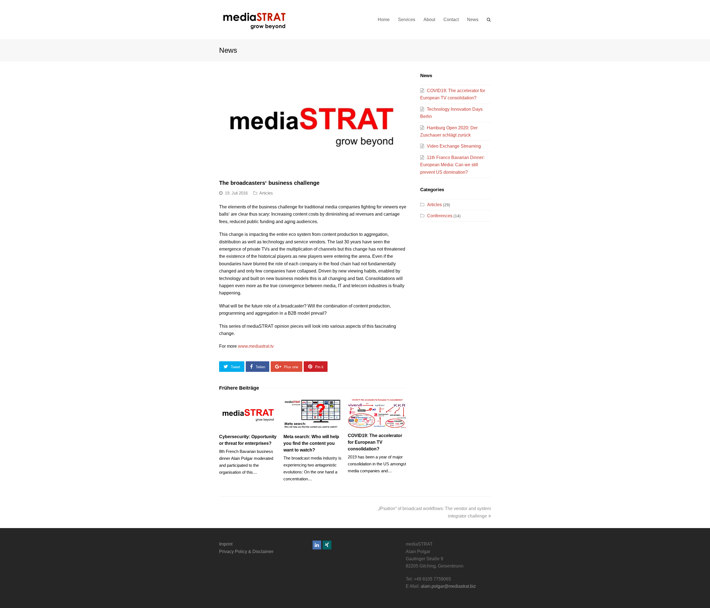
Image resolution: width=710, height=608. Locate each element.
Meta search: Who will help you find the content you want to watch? (311, 443)
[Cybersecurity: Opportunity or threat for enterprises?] (248, 414)
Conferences (439, 215)
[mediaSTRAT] (253, 19)
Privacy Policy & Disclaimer (246, 551)
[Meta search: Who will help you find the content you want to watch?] (312, 414)
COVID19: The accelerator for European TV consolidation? (375, 442)
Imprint (225, 544)
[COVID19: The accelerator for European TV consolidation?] (377, 413)
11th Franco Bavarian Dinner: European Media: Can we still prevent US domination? (452, 165)
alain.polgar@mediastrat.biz (448, 586)
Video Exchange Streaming (454, 146)
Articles (266, 193)
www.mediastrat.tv (256, 346)
